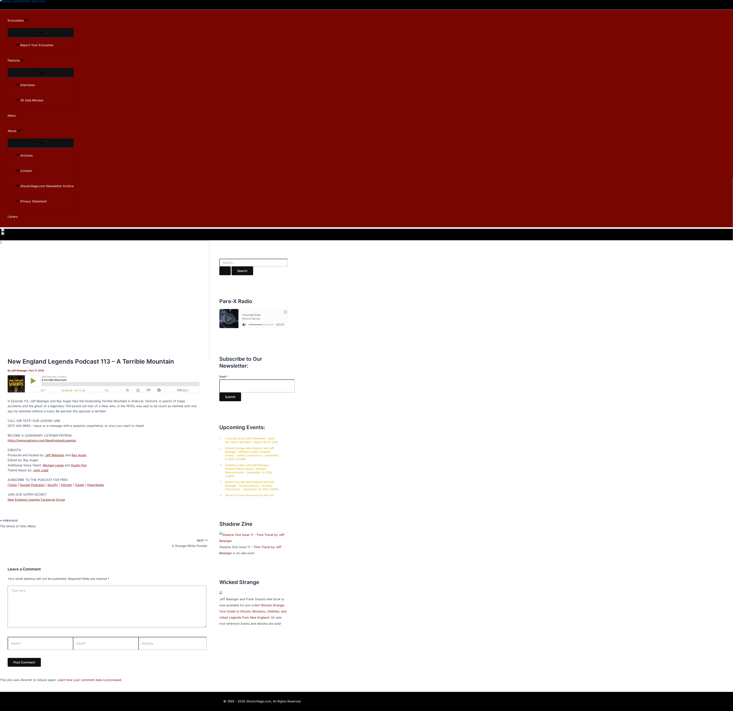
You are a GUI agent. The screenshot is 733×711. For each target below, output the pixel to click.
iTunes (12, 485)
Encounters (16, 20)
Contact (26, 171)
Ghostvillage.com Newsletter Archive (47, 186)
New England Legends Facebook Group (36, 500)
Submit (230, 397)
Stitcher (66, 485)
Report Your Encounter (36, 45)
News (12, 115)
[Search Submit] (225, 270)
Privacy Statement (33, 201)
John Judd (40, 470)
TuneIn (79, 485)
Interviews (27, 85)
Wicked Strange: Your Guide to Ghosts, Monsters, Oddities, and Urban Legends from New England (252, 611)
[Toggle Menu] (41, 32)
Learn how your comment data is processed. (89, 680)
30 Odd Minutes (31, 100)
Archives (26, 155)
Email (223, 376)
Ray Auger (79, 455)
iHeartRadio (95, 485)
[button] (26, 20)
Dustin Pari (79, 465)
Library (13, 216)
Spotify (52, 485)
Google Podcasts (32, 485)
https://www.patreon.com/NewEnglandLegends (42, 440)
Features (14, 60)
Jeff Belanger (54, 455)
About (12, 131)
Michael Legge (53, 465)
